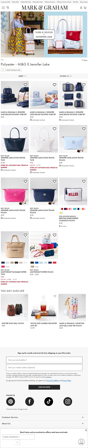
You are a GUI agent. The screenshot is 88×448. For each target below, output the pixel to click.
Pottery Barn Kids (26, 2)
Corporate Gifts (5, 2)
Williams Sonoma (50, 2)
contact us (48, 377)
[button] (8, 7)
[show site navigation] (3, 8)
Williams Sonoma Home (64, 2)
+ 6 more (36, 266)
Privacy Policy (66, 380)
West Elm (75, 2)
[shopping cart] (84, 8)
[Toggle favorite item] (26, 296)
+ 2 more (7, 266)
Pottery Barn (15, 2)
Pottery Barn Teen (38, 2)
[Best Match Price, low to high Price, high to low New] (22, 76)
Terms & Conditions (52, 380)
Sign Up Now (44, 387)
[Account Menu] (81, 8)
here (21, 409)
